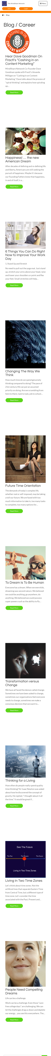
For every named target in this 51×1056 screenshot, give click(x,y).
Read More (14, 92)
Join (9, 9)
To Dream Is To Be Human (24, 582)
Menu (43, 3)
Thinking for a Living (20, 780)
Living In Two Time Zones (23, 880)
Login (26, 9)
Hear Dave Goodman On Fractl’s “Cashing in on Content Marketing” (23, 60)
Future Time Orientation (23, 485)
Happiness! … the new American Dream (22, 159)
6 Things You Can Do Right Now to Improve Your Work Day (25, 255)
